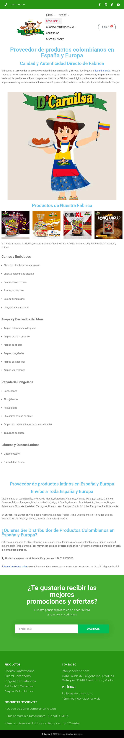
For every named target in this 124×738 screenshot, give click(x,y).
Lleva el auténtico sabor (15, 566)
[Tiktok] (112, 4)
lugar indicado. (103, 70)
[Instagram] (106, 4)
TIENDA (62, 15)
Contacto (69, 664)
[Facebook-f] (99, 4)
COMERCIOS (52, 33)
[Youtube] (118, 4)
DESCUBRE (52, 21)
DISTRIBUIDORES (55, 39)
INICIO (49, 15)
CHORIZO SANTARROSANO (60, 27)
